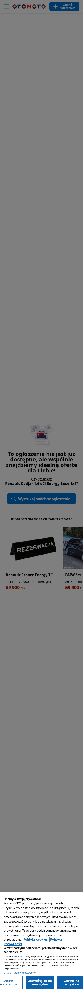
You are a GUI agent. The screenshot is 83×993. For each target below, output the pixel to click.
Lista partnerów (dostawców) (20, 972)
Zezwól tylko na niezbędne (40, 983)
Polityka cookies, (36, 939)
